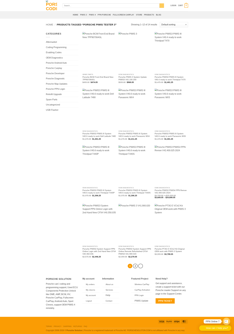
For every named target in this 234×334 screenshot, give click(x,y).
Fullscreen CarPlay (123, 15)
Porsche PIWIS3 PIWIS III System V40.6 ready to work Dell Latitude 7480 (99, 134)
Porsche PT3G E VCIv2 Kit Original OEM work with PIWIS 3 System (170, 250)
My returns (90, 290)
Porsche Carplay (54, 68)
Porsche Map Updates (56, 84)
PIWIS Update (141, 301)
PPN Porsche (104, 15)
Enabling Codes (53, 52)
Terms (49, 326)
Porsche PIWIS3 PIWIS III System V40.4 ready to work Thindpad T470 (170, 78)
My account (91, 295)
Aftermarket (51, 42)
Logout (89, 301)
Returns (77, 326)
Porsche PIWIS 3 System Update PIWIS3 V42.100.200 (132, 78)
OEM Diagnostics (54, 58)
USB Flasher (52, 110)
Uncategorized (53, 105)
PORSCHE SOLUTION (58, 279)
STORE (139, 15)
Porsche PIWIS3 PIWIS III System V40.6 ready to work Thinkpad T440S (134, 191)
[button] (173, 5)
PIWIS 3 (83, 15)
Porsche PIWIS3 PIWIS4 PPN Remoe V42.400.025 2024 (171, 191)
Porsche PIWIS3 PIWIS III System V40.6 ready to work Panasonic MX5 (170, 134)
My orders (90, 284)
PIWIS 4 (92, 15)
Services (109, 290)
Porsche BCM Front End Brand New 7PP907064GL (97, 78)
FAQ (85, 326)
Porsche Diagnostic (55, 78)
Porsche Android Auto (56, 63)
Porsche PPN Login (55, 89)
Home (75, 15)
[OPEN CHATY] (226, 321)
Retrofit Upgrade (54, 94)
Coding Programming (56, 47)
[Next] (140, 266)
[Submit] (162, 5)
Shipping (67, 326)
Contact (109, 301)
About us (109, 284)
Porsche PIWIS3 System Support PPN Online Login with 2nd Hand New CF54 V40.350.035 (99, 251)
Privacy (57, 326)
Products (149, 15)
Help (108, 295)
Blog (158, 15)
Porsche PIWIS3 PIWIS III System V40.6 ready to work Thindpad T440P (98, 191)
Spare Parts (51, 99)
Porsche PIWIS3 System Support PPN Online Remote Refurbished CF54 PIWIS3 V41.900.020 (134, 251)
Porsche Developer (55, 73)
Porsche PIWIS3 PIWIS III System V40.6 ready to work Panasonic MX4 (134, 134)
